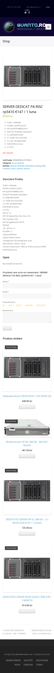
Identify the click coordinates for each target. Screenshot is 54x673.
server (13, 168)
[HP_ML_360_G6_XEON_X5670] (27, 76)
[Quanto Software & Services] (27, 26)
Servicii (17, 664)
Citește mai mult (27, 407)
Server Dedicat (18, 163)
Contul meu (28, 664)
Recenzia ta (8, 310)
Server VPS (28, 660)
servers (27, 168)
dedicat (13, 166)
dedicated (29, 166)
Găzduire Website (13, 660)
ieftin (43, 166)
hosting (38, 166)
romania (6, 168)
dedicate (20, 166)
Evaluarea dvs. (9, 302)
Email (6, 292)
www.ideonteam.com (24, 654)
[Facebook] (29, 12)
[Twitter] (25, 12)
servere (20, 168)
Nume (6, 281)
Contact (39, 664)
